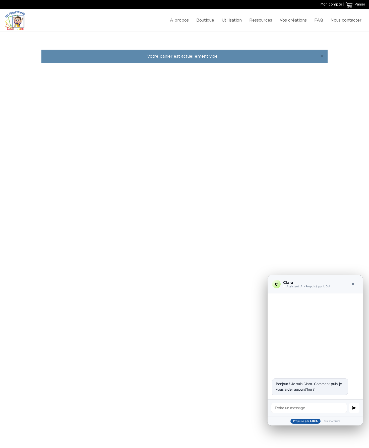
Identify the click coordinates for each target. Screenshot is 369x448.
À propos (179, 20)
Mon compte (331, 4)
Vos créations (293, 20)
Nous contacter (346, 20)
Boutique (205, 20)
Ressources (260, 20)
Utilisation (232, 20)
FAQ (318, 20)
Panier (359, 4)
